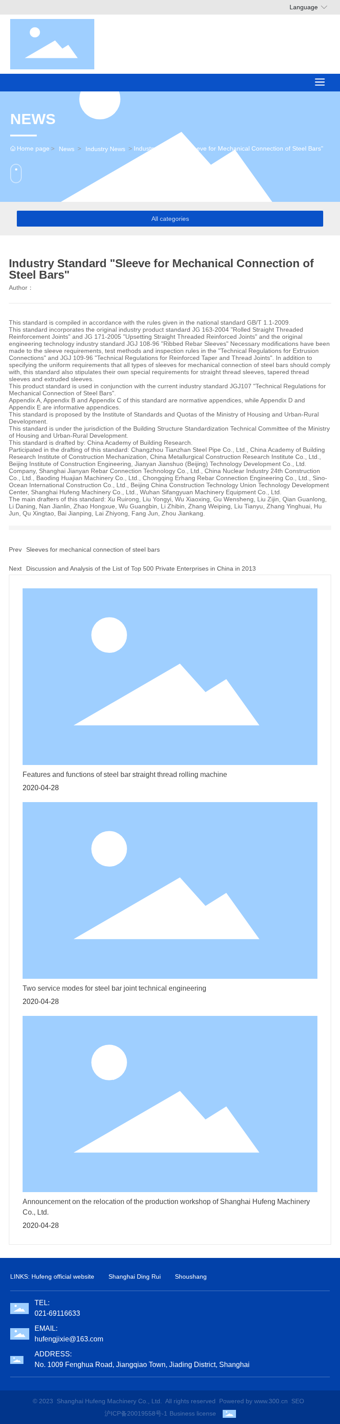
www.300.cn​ (271, 1401)
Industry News (105, 148)
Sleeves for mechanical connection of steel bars (93, 549)
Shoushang (191, 1276)
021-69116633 (57, 1313)
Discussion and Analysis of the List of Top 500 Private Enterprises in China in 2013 (141, 568)
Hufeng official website (62, 1276)
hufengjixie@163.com (69, 1339)
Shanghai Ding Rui (134, 1276)
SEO (297, 1401)
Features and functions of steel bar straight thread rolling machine (125, 774)
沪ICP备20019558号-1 (135, 1413)
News (66, 148)
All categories (170, 218)
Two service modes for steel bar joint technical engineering (114, 988)
